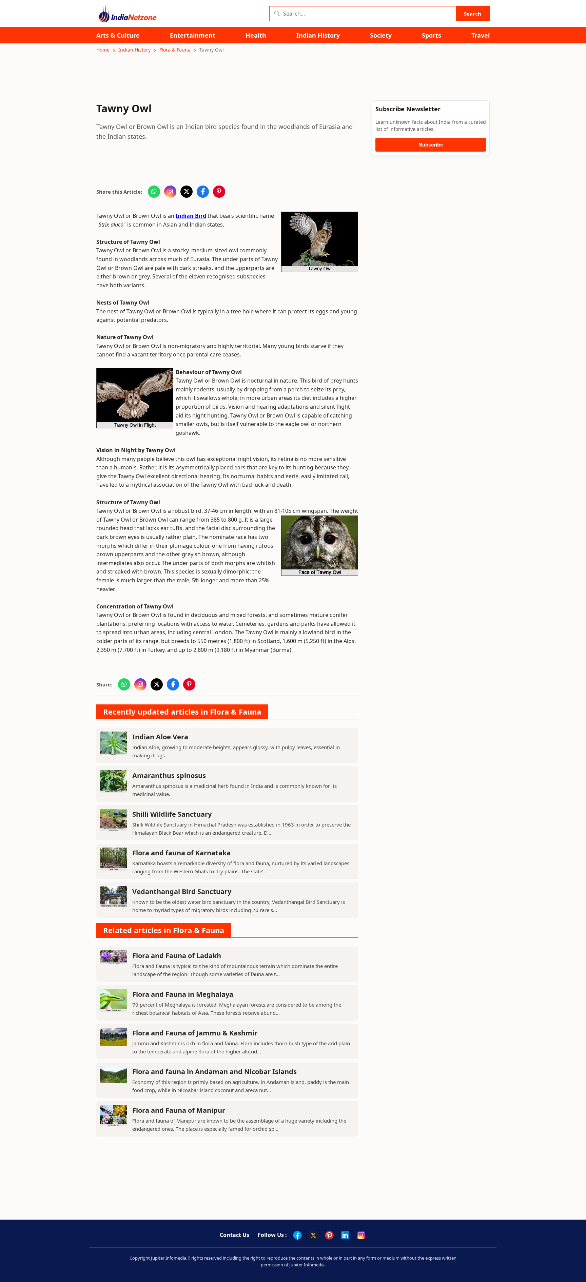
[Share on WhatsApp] (154, 192)
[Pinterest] (329, 1235)
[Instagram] (361, 1235)
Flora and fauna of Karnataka (181, 852)
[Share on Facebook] (203, 192)
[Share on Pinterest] (219, 192)
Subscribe (431, 145)
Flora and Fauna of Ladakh (176, 955)
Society (381, 35)
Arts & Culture (118, 35)
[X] (313, 1235)
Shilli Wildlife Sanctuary (172, 814)
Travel (480, 35)
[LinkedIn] (345, 1235)
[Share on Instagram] (170, 192)
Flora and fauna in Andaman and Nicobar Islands (214, 1071)
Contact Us (234, 1235)
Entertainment (192, 35)
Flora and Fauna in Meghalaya (182, 994)
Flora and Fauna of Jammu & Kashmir (194, 1032)
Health (256, 35)
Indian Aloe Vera (160, 736)
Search (472, 13)
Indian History (318, 35)
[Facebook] (297, 1235)
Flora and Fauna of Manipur (178, 1110)
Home (103, 49)
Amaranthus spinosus (169, 775)
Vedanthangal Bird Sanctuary (181, 891)
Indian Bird (191, 215)
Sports (431, 35)
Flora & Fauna (175, 49)
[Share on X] (186, 192)
